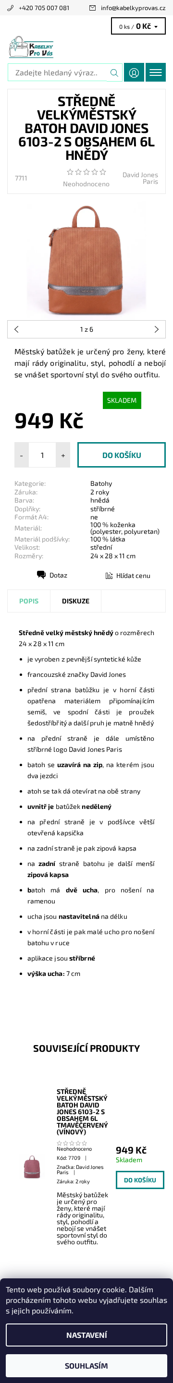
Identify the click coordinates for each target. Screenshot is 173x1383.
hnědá (100, 500)
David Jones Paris (140, 177)
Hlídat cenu (133, 575)
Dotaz (58, 575)
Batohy (101, 483)
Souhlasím (86, 1365)
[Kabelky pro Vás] (86, 47)
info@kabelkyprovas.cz (133, 8)
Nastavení (86, 1334)
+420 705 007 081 (44, 8)
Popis (28, 601)
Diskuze (75, 601)
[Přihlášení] (134, 72)
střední (101, 547)
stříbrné (102, 509)
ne (94, 517)
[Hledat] (115, 72)
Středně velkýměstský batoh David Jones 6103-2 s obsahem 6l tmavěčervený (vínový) (82, 1111)
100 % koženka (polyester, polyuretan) (125, 527)
